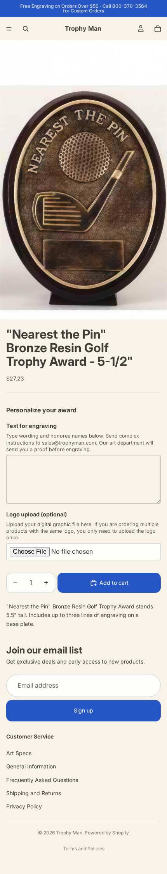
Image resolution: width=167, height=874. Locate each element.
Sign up (83, 710)
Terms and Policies (83, 848)
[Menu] (9, 29)
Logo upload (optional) (36, 514)
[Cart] (157, 28)
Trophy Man (69, 833)
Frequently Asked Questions (42, 780)
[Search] (25, 28)
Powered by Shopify (107, 833)
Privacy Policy (24, 806)
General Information (31, 766)
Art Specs (18, 753)
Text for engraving (31, 425)
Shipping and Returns (33, 793)
